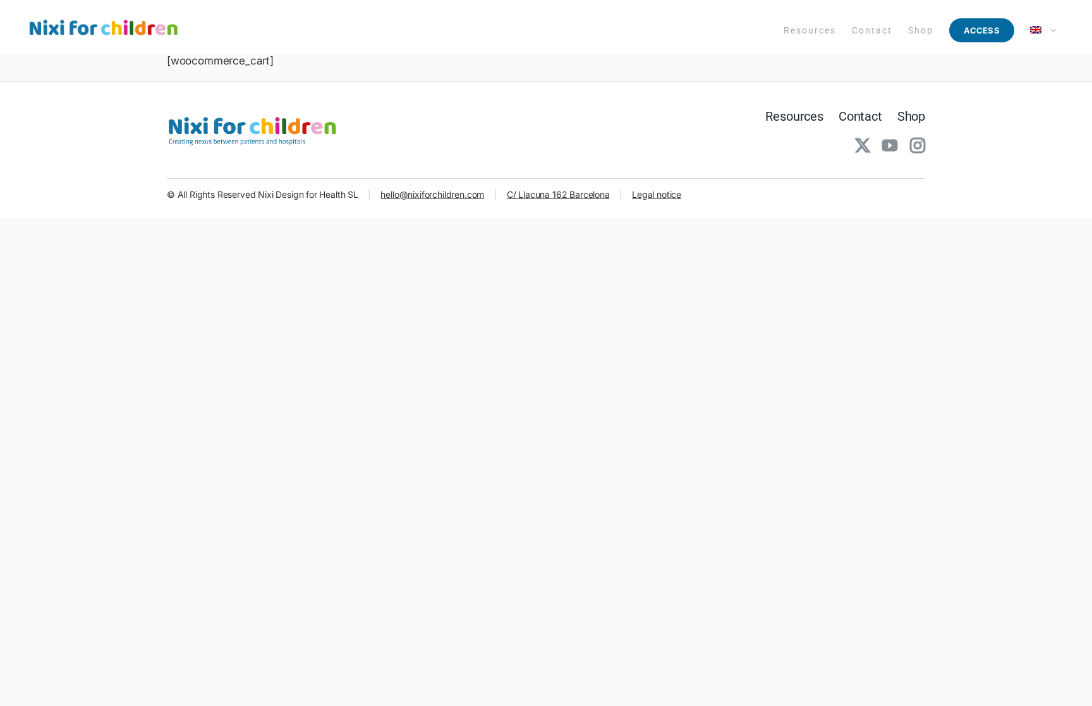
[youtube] (889, 145)
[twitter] (862, 145)
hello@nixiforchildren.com (432, 194)
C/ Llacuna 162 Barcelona (558, 194)
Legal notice (656, 194)
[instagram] (917, 145)
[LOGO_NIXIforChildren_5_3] (255, 115)
